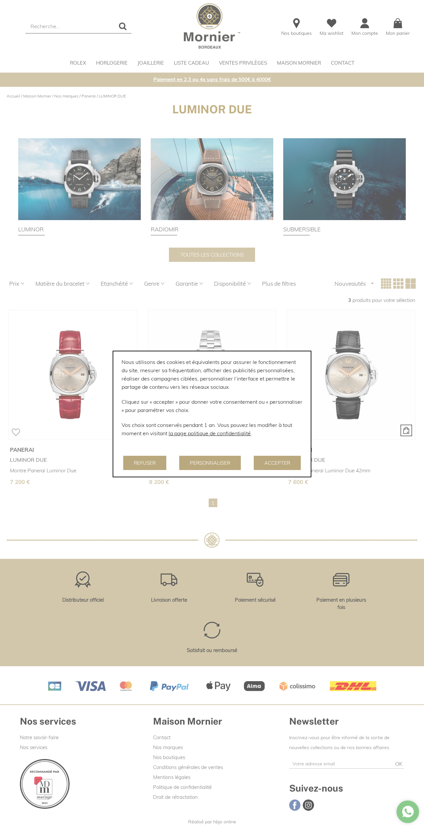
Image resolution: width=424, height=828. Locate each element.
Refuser (145, 463)
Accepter (277, 463)
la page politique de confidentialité (210, 433)
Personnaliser (210, 463)
